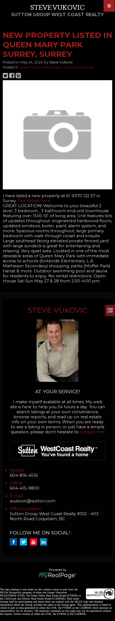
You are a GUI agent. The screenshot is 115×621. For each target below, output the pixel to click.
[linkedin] (45, 542)
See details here (34, 200)
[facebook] (15, 542)
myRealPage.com (57, 576)
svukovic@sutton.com (32, 500)
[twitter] (25, 542)
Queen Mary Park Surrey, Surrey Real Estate (56, 67)
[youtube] (35, 542)
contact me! (92, 431)
